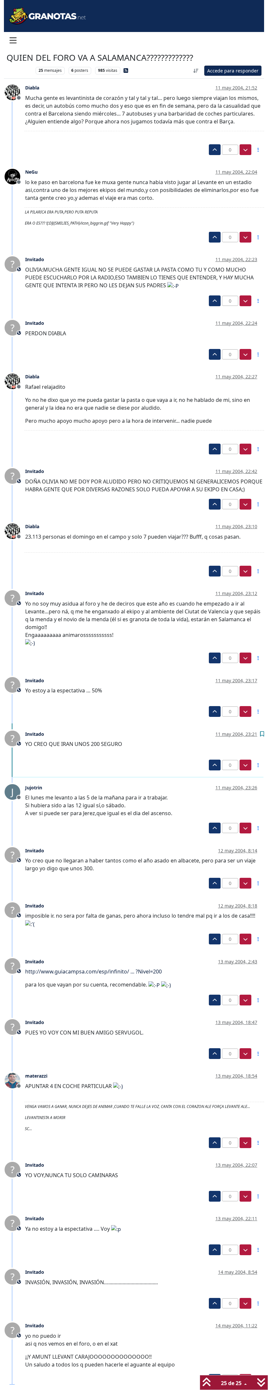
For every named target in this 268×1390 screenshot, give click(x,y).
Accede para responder (233, 71)
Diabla (32, 88)
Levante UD (19, 70)
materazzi (36, 1076)
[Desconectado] (15, 91)
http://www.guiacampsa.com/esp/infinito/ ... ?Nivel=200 (93, 971)
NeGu (31, 172)
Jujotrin (33, 787)
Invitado (34, 259)
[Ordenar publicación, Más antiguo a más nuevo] (196, 71)
